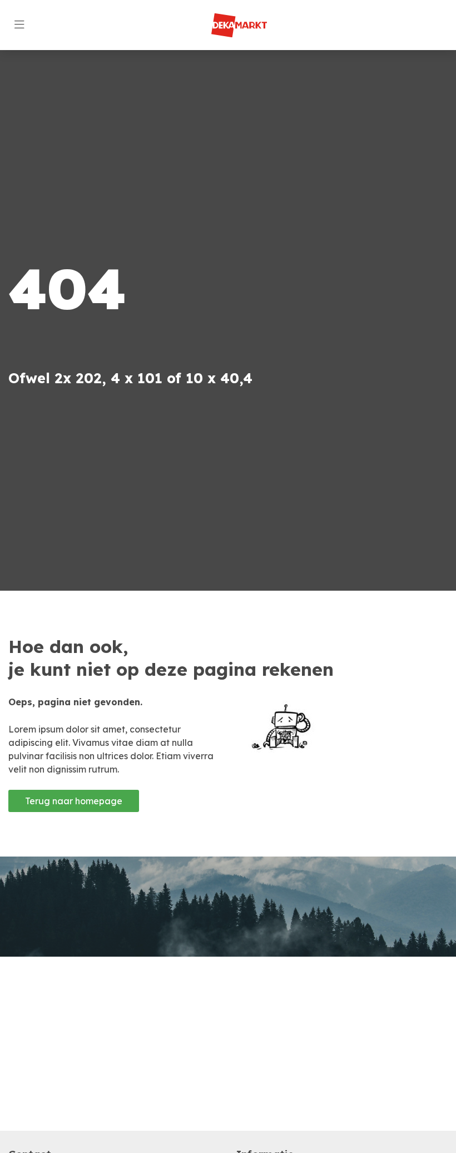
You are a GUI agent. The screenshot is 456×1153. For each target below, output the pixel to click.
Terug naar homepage (73, 800)
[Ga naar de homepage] (239, 25)
